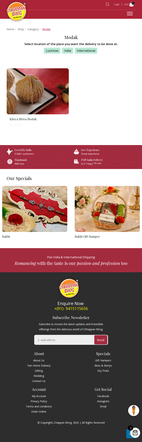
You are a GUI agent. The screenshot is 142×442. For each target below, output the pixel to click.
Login (117, 4)
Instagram (103, 401)
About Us (38, 360)
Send (100, 340)
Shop (21, 29)
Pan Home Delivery (38, 365)
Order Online (38, 411)
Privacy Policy (39, 401)
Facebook (103, 396)
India (67, 51)
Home (10, 29)
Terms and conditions (39, 406)
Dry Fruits (103, 370)
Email (103, 406)
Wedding (39, 376)
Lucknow (52, 51)
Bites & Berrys (103, 365)
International (86, 51)
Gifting (39, 370)
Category (33, 29)
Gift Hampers (103, 360)
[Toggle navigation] (129, 13)
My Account (39, 396)
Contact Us (38, 381)
